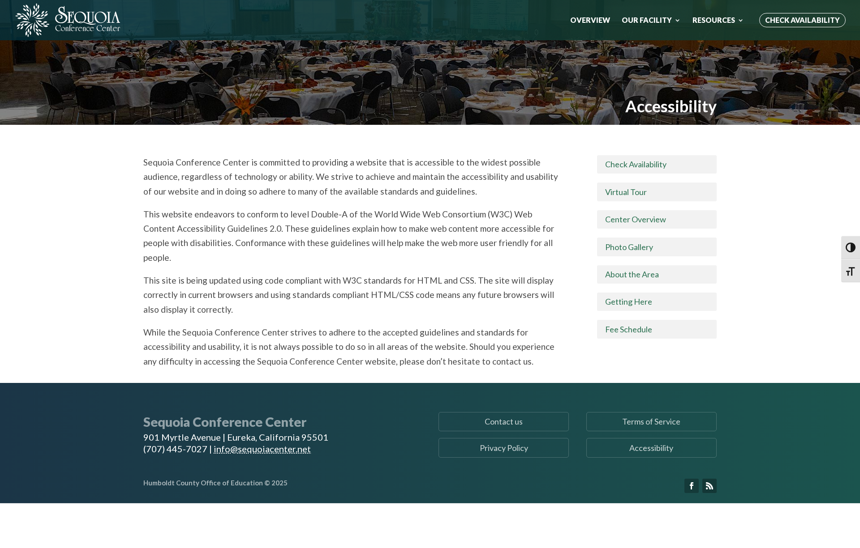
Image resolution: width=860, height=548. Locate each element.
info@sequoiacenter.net (262, 448)
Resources (713, 20)
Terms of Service (651, 421)
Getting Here (628, 301)
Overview (590, 20)
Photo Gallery (629, 247)
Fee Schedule (628, 329)
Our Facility (647, 20)
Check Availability (802, 20)
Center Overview (635, 219)
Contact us (504, 421)
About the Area (632, 274)
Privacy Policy (504, 448)
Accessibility (651, 448)
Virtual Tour (626, 192)
